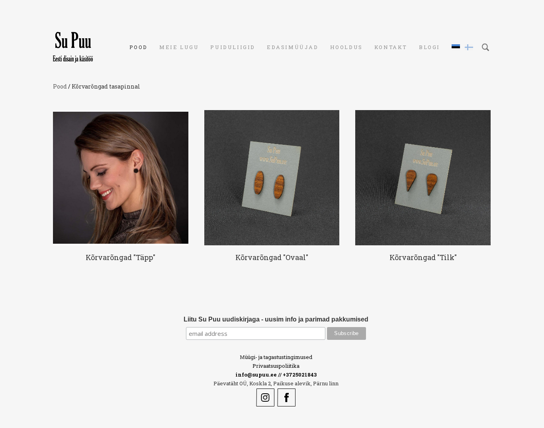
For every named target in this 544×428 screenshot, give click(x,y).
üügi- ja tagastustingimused (278, 357)
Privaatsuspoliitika (275, 365)
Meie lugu (179, 47)
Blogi (429, 47)
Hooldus (346, 47)
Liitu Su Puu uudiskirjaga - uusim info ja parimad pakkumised (276, 319)
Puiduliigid (232, 47)
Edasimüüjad (293, 47)
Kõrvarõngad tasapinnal (106, 86)
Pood (138, 47)
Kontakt (390, 47)
